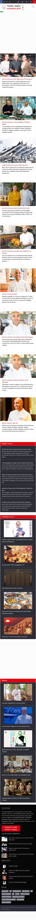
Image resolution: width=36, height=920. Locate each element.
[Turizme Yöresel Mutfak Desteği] (4, 880)
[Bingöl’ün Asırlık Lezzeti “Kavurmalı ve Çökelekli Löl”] (4, 847)
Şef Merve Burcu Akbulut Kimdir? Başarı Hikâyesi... (16, 488)
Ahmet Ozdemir (6, 892)
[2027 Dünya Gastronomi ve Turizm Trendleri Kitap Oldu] (4, 837)
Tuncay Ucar (25, 889)
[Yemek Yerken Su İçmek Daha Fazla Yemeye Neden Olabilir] (4, 853)
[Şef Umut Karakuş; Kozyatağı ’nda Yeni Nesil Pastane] (18, 323)
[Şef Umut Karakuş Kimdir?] (18, 280)
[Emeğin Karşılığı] (4, 864)
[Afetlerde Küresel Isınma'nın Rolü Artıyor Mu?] (18, 151)
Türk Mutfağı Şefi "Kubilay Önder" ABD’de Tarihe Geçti (17, 449)
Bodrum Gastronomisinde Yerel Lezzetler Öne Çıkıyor (17, 461)
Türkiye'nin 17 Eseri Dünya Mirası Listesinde (14, 611)
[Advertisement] (18, 34)
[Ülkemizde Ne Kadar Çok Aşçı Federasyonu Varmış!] (4, 875)
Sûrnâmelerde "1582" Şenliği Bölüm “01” (13, 539)
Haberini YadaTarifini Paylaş (11, 826)
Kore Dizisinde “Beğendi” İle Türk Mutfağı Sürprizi (16, 701)
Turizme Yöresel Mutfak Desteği (17, 880)
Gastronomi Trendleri (18, 895)
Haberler (7, 444)
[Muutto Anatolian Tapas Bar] (18, 409)
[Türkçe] (18, 1)
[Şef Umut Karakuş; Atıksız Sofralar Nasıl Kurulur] (18, 194)
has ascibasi (20, 897)
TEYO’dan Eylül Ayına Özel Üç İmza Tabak (20, 841)
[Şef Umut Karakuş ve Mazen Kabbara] (18, 108)
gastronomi (5, 889)
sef (10, 889)
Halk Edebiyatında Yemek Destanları (12, 563)
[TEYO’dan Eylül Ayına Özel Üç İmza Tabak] (4, 842)
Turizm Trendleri (6, 895)
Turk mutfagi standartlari (8, 897)
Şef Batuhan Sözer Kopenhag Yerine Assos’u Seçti (16, 502)
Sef (13, 892)
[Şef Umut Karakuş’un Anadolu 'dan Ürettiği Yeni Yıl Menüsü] (18, 237)
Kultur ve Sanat (25, 892)
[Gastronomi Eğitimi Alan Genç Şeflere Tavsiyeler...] (4, 869)
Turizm (17, 892)
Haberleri (8, 517)
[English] (22, 1)
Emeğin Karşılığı (13, 864)
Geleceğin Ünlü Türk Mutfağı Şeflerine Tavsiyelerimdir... (17, 798)
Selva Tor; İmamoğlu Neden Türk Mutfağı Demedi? (16, 749)
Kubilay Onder (17, 889)
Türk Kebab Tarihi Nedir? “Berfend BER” (13, 634)
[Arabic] (31, 1)
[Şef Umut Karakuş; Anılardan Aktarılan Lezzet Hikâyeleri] (18, 366)
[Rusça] (26, 1)
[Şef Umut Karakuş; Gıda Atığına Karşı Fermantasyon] (18, 65)
